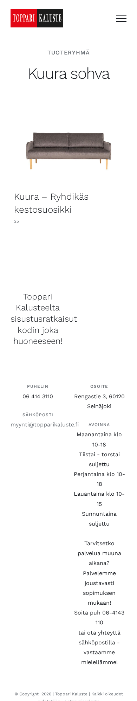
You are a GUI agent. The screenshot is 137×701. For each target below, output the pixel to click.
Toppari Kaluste (71, 694)
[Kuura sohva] (68, 148)
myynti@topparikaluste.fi (45, 424)
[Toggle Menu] (121, 18)
